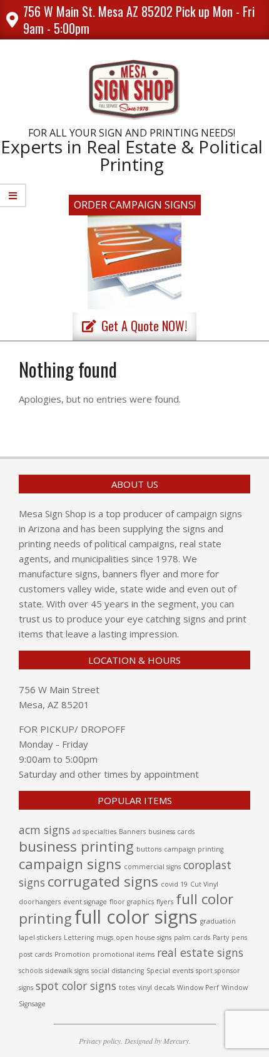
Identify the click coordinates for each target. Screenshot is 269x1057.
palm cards (192, 937)
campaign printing (193, 849)
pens (239, 937)
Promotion (72, 954)
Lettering (79, 937)
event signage (85, 901)
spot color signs (76, 985)
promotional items (124, 954)
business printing (76, 846)
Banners (132, 831)
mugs (104, 937)
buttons (148, 849)
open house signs (143, 937)
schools (31, 970)
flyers (164, 901)
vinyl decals (156, 987)
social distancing (117, 970)
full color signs (136, 916)
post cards (35, 954)
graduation (218, 921)
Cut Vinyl (204, 884)
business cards (171, 831)
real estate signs (200, 952)
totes (127, 987)
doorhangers (40, 901)
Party (221, 937)
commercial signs (152, 866)
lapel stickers (40, 937)
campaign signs (70, 864)
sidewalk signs (67, 970)
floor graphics (131, 901)
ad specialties (94, 831)
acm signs (44, 829)
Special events (169, 970)
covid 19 (174, 884)
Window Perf (198, 987)
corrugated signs (103, 881)
